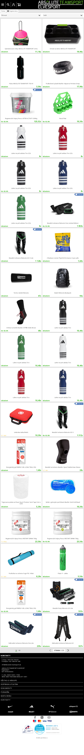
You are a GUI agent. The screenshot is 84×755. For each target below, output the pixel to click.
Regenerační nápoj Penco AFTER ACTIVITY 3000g (21, 106)
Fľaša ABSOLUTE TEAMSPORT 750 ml (21, 71)
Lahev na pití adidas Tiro (62, 315)
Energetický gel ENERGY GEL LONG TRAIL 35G (21, 454)
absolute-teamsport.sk (53, 4)
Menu (2, 4)
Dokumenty (6, 688)
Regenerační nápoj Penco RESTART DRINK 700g (21, 526)
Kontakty (5, 656)
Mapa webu (6, 696)
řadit (45, 15)
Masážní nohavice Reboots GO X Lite (21, 245)
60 (19, 650)
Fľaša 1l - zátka (62, 561)
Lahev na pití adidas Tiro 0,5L (21, 141)
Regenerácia (13, 11)
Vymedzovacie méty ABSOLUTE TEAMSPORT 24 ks (21, 36)
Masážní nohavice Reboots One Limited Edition (62, 210)
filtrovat (4, 15)
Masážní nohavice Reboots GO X (62, 419)
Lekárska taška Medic (21, 419)
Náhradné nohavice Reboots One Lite (21, 630)
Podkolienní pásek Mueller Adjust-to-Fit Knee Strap (62, 71)
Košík (19, 4)
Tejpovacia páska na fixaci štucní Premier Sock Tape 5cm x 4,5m (21, 490)
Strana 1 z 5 (59, 650)
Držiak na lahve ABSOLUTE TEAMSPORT (62, 36)
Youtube (49, 717)
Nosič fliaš (62, 106)
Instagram (42, 717)
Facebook (35, 717)
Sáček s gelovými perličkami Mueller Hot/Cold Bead (62, 490)
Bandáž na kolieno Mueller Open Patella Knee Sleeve (62, 454)
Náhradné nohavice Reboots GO (62, 630)
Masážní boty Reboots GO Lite (62, 595)
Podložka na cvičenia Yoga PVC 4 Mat (21, 561)
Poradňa (5, 692)
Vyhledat (8, 4)
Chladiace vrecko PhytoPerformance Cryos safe (62, 245)
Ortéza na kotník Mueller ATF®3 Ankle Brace (21, 315)
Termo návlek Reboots (21, 280)
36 (16, 650)
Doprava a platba (9, 684)
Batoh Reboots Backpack (62, 280)
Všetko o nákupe (9, 680)
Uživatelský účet (13, 4)
